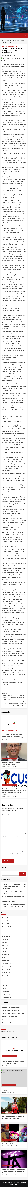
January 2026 (5, 923)
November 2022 (6, 997)
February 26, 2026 (10, 1092)
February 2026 (6, 920)
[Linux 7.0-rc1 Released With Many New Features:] (14, 1078)
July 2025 (4, 942)
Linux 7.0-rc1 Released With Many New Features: (12, 892)
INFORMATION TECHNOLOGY (10, 1010)
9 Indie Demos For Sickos (9, 901)
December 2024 (6, 963)
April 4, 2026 (9, 739)
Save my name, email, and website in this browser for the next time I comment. (13, 853)
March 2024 (5, 991)
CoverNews (23, 1182)
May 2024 (5, 985)
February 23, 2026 (10, 766)
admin (5, 55)
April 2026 (5, 917)
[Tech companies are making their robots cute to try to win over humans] (14, 1105)
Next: (15, 703)
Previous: (13, 696)
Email (17, 836)
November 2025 (6, 930)
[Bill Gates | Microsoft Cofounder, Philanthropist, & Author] (14, 751)
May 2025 (5, 948)
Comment (5, 814)
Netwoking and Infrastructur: (10, 1016)
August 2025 (5, 939)
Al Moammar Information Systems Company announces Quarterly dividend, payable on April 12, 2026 (12, 736)
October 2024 (6, 969)
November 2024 (6, 966)
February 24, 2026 (10, 1145)
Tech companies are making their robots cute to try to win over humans (13, 897)
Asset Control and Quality (8, 1031)
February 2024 (6, 994)
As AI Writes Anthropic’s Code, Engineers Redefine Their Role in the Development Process (13, 906)
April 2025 (5, 951)
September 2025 (6, 936)
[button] (2, 35)
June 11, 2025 (11, 55)
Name (4, 836)
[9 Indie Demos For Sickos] (14, 1133)
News (3, 1019)
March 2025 (5, 954)
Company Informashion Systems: (9, 46)
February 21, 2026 (10, 796)
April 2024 (5, 988)
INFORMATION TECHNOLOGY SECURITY (13, 1013)
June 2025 (5, 945)
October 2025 (6, 933)
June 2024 (5, 982)
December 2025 (6, 927)
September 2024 (6, 973)
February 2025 (6, 957)
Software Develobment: (8, 1023)
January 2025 (5, 960)
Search (3, 868)
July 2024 (4, 979)
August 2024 (5, 976)
